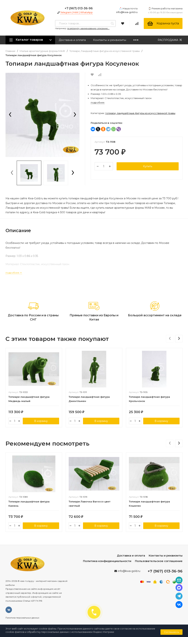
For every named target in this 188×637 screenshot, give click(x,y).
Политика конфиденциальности (107, 561)
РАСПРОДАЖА (168, 40)
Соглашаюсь (171, 632)
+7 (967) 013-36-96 (79, 8)
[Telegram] (108, 129)
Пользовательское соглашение (158, 561)
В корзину (41, 421)
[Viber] (118, 129)
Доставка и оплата (72, 40)
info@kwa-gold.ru (127, 12)
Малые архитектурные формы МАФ (42, 51)
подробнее (13, 272)
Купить (147, 166)
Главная (10, 51)
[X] (98, 129)
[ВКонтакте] (93, 129)
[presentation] (10, 114)
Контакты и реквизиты (109, 40)
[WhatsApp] (113, 129)
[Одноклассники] (103, 129)
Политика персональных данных (22, 617)
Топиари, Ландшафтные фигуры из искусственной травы (104, 51)
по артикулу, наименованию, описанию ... (88, 28)
